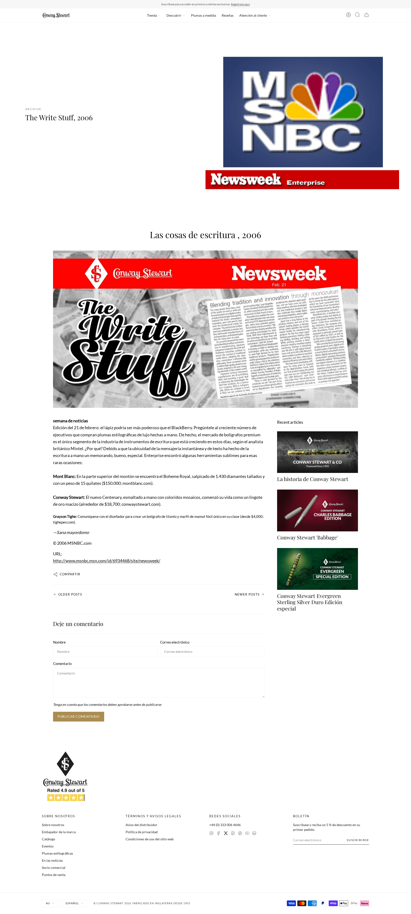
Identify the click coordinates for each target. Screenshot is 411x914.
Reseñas (228, 15)
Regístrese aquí (240, 4)
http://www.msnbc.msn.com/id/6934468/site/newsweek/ (106, 560)
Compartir (70, 574)
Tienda (152, 15)
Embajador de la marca (59, 832)
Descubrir (173, 15)
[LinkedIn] (254, 834)
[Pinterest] (240, 834)
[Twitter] (226, 834)
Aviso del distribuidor (141, 825)
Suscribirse (358, 840)
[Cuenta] (348, 15)
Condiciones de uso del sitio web (150, 839)
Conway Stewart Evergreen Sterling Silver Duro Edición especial (309, 602)
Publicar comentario (79, 716)
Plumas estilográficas (57, 853)
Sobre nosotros (53, 825)
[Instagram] (211, 834)
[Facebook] (218, 834)
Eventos (48, 846)
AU (48, 903)
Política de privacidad (142, 832)
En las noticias (52, 860)
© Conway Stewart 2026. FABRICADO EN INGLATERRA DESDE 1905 (141, 903)
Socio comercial (53, 868)
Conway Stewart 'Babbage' (307, 537)
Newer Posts (247, 594)
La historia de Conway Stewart (312, 478)
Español (72, 903)
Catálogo (48, 839)
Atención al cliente (253, 15)
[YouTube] (247, 834)
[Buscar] (357, 15)
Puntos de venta (53, 875)
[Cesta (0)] (366, 15)
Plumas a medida (203, 15)
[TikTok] (233, 834)
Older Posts (70, 594)
